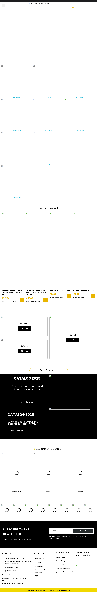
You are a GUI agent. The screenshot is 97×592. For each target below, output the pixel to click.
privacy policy (56, 539)
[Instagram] (81, 560)
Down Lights (80, 130)
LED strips (17, 164)
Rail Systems (17, 197)
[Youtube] (88, 560)
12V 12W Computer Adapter (59, 290)
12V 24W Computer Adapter (83, 290)
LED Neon (80, 164)
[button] (12, 5)
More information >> (9, 301)
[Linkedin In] (92, 560)
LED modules (80, 97)
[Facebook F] (84, 560)
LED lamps (48, 130)
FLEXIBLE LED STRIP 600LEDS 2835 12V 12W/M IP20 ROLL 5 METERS (12, 292)
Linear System (16, 130)
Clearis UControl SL (64, 590)
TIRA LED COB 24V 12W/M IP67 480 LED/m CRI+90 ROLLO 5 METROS (36, 292)
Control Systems (48, 164)
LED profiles (16, 97)
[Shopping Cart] (72, 6)
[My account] (65, 6)
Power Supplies (48, 97)
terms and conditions (77, 536)
